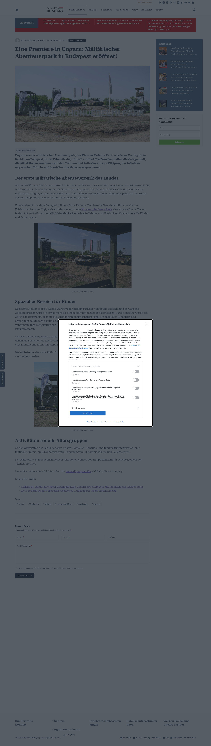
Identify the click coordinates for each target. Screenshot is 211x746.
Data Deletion (91, 422)
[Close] (147, 324)
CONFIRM (87, 413)
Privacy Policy (119, 422)
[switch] (136, 371)
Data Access (105, 422)
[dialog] (105, 373)
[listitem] (105, 366)
